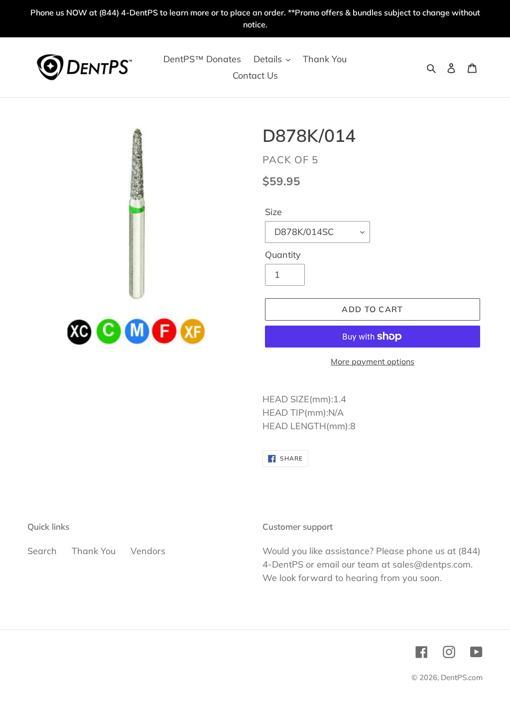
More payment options (372, 361)
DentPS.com (462, 677)
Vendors (147, 551)
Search (42, 551)
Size (273, 212)
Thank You (94, 551)
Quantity (283, 254)
